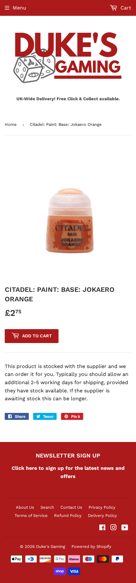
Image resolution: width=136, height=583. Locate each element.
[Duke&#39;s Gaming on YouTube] (124, 528)
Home (11, 124)
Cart (125, 8)
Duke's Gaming (50, 546)
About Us (25, 507)
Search (47, 507)
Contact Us (71, 507)
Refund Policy (68, 515)
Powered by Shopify (91, 546)
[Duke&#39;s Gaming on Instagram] (113, 528)
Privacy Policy (102, 507)
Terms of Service (31, 515)
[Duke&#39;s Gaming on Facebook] (102, 528)
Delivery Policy (102, 515)
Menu (19, 8)
